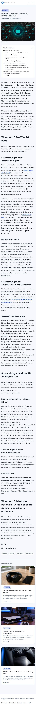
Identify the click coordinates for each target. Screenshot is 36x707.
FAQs (8, 75)
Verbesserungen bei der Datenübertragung (18, 52)
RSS (30, 703)
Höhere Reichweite (12, 55)
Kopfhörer (5, 10)
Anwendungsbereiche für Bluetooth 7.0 (14, 63)
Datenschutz (12, 703)
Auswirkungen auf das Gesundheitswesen (18, 67)
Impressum (4, 703)
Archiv (25, 703)
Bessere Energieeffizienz (13, 61)
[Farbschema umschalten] (29, 2)
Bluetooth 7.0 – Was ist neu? (11, 50)
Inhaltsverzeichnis (8, 48)
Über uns (19, 703)
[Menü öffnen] (33, 2)
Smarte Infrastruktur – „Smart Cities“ (17, 65)
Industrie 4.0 (10, 69)
